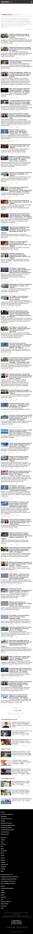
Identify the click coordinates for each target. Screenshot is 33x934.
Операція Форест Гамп (7, 874)
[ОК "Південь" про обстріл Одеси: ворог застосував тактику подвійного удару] (4, 617)
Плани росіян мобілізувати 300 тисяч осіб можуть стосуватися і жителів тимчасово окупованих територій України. (15, 290)
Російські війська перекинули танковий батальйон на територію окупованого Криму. (16, 526)
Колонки (3, 869)
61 (18, 293)
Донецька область (6, 901)
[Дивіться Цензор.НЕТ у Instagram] (19, 927)
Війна (9, 141)
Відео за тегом (6, 749)
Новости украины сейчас (8, 829)
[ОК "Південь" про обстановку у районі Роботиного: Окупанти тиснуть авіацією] (4, 298)
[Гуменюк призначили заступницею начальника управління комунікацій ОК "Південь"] (4, 49)
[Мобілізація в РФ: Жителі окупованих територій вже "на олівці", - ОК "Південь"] (4, 286)
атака (2, 908)
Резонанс (3, 844)
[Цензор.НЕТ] (7, 2)
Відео (2, 848)
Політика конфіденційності (8, 825)
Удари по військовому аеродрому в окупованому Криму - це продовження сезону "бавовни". (15, 94)
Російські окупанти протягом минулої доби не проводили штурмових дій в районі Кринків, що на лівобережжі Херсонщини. (15, 608)
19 (18, 44)
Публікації (3, 866)
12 (18, 280)
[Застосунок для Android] (21, 927)
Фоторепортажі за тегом (9, 719)
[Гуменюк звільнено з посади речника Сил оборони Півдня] (4, 62)
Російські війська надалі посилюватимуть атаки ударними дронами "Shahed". (16, 408)
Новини (3, 839)
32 (18, 544)
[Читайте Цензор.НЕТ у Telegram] (12, 927)
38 (18, 127)
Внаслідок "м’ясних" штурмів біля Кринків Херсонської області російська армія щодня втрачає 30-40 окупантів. (15, 568)
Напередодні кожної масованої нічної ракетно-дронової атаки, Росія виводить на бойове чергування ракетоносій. (16, 236)
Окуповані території (12, 400)
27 (18, 85)
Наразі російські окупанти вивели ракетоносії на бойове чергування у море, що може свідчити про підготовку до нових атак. (15, 674)
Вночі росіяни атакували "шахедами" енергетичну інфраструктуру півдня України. (15, 248)
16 (28, 735)
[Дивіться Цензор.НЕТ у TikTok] (16, 927)
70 (28, 745)
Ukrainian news (5, 832)
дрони (2, 895)
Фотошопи (3, 850)
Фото (2, 846)
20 (18, 97)
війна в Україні (4, 903)
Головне (3, 862)
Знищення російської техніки (8, 879)
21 (18, 306)
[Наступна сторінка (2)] (18, 717)
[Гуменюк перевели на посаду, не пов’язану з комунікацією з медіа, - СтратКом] (4, 35)
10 (18, 153)
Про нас (3, 812)
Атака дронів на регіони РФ (8, 881)
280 (29, 785)
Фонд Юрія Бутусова (6, 818)
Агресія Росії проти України (13, 427)
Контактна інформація (7, 814)
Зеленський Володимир (7, 888)
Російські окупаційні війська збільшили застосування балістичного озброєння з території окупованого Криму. (16, 396)
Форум (2, 855)
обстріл (3, 886)
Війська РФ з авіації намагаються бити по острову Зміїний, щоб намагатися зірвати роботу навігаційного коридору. (16, 436)
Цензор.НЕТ (4, 837)
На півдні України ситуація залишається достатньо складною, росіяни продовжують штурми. (15, 193)
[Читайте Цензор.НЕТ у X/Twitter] (9, 927)
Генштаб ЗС (4, 906)
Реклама (3, 821)
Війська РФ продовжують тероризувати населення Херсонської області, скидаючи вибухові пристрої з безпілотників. (15, 261)
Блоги (2, 853)
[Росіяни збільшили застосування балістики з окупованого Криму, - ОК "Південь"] (4, 391)
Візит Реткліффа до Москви (8, 883)
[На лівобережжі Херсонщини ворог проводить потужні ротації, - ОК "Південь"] (4, 146)
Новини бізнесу (5, 834)
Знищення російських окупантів (9, 876)
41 (18, 515)
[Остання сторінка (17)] (20, 717)
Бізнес (2, 858)
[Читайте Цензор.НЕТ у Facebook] (7, 927)
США (2, 899)
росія (2, 890)
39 (18, 110)
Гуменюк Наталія (6, 14)
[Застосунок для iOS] (24, 927)
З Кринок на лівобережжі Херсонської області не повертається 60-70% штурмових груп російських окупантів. (15, 542)
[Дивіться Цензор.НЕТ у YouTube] (14, 927)
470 (29, 794)
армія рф (3, 892)
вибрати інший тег (17, 14)
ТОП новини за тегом (8, 778)
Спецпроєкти (4, 864)
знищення (3, 897)
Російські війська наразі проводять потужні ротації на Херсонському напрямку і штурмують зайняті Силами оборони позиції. (15, 150)
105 (18, 69)
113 (28, 801)
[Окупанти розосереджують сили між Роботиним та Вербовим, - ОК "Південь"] (4, 174)
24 (18, 57)
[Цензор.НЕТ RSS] (26, 927)
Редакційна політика (6, 827)
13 (28, 764)
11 (17, 637)
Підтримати (4, 816)
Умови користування (6, 823)
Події (2, 842)
